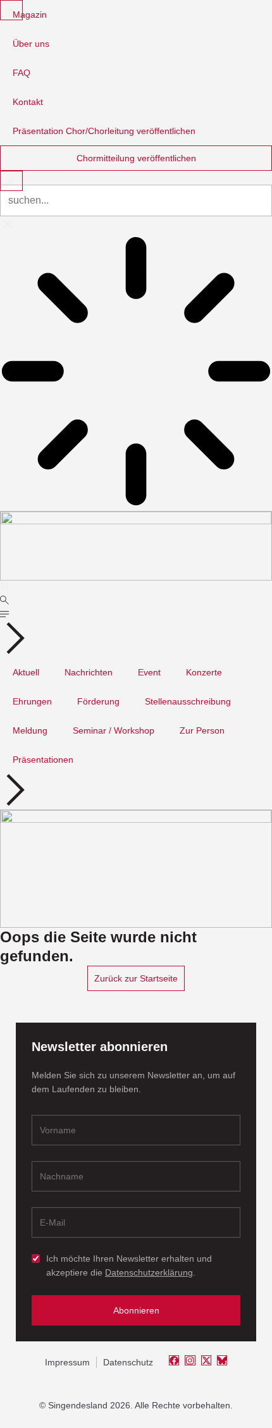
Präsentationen (43, 759)
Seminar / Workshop (113, 730)
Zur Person (202, 730)
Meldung (30, 730)
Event (149, 672)
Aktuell (26, 672)
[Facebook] (174, 1360)
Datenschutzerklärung (149, 1272)
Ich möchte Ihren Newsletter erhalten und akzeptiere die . (129, 1265)
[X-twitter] (206, 1360)
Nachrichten (89, 672)
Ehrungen (32, 701)
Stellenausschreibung (188, 701)
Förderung (98, 701)
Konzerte (204, 672)
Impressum (67, 1362)
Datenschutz (128, 1362)
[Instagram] (190, 1360)
